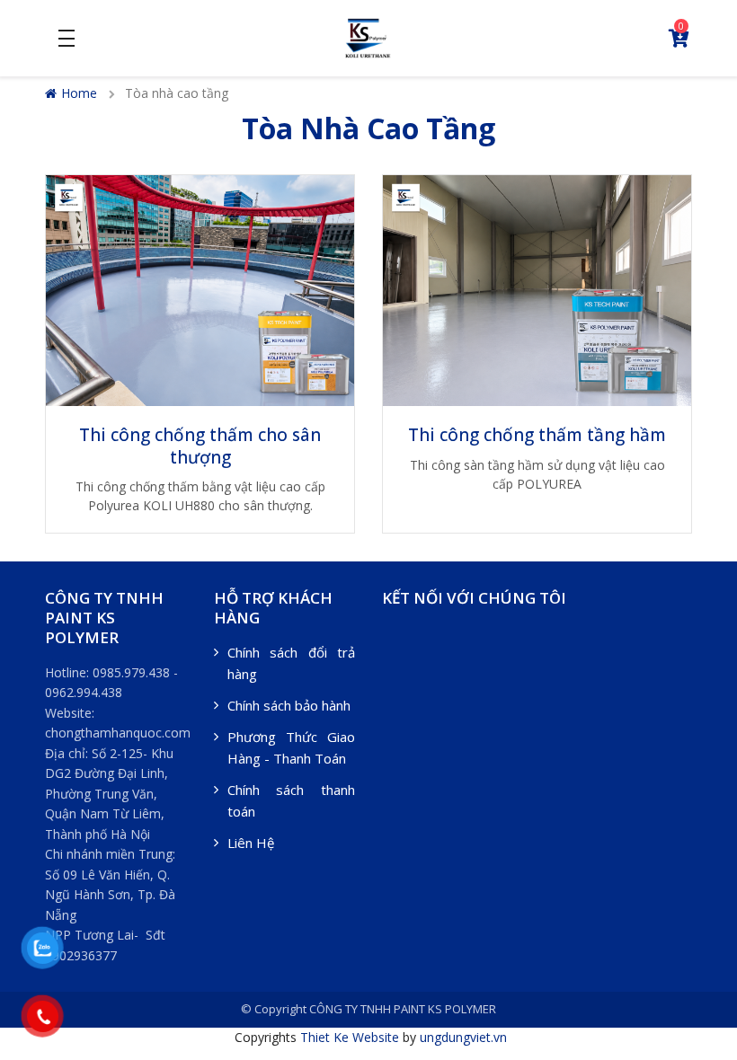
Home (79, 93)
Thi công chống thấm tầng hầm (537, 434)
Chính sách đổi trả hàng (291, 663)
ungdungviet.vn (463, 1037)
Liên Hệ (250, 843)
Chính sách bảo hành (289, 705)
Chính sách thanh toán (291, 800)
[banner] (368, 36)
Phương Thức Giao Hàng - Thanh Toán (291, 747)
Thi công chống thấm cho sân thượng (200, 446)
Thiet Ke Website (349, 1037)
